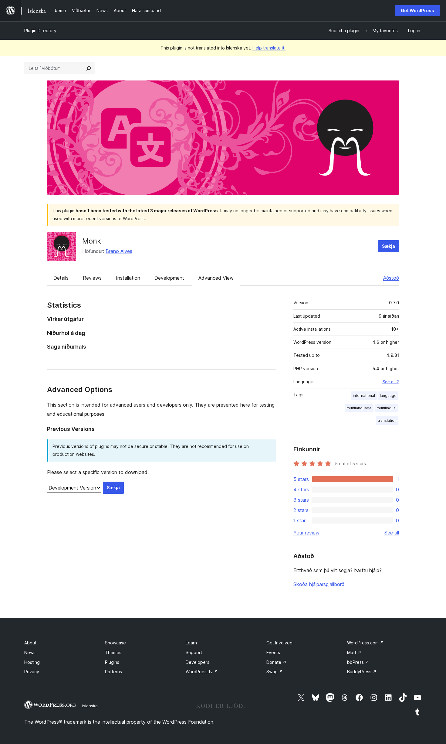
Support (194, 652)
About (30, 642)
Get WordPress (417, 10)
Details (61, 278)
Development (169, 278)
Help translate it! (269, 47)
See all (391, 533)
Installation (128, 278)
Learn (191, 642)
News (29, 652)
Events (273, 652)
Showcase (115, 642)
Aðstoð (391, 278)
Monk (91, 241)
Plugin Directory (40, 30)
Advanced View (216, 278)
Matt (354, 652)
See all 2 (390, 381)
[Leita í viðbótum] (89, 68)
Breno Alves (119, 251)
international (364, 395)
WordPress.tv (202, 671)
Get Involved (279, 642)
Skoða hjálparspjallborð (318, 584)
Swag (274, 671)
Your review (306, 533)
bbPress (358, 662)
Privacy (31, 671)
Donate (276, 662)
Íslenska (90, 705)
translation (387, 420)
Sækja (388, 246)
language (388, 395)
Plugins (112, 662)
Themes (113, 652)
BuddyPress (362, 671)
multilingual (387, 408)
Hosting (32, 662)
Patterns (113, 671)
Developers (197, 662)
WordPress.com (365, 642)
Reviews (92, 278)
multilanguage (359, 408)
